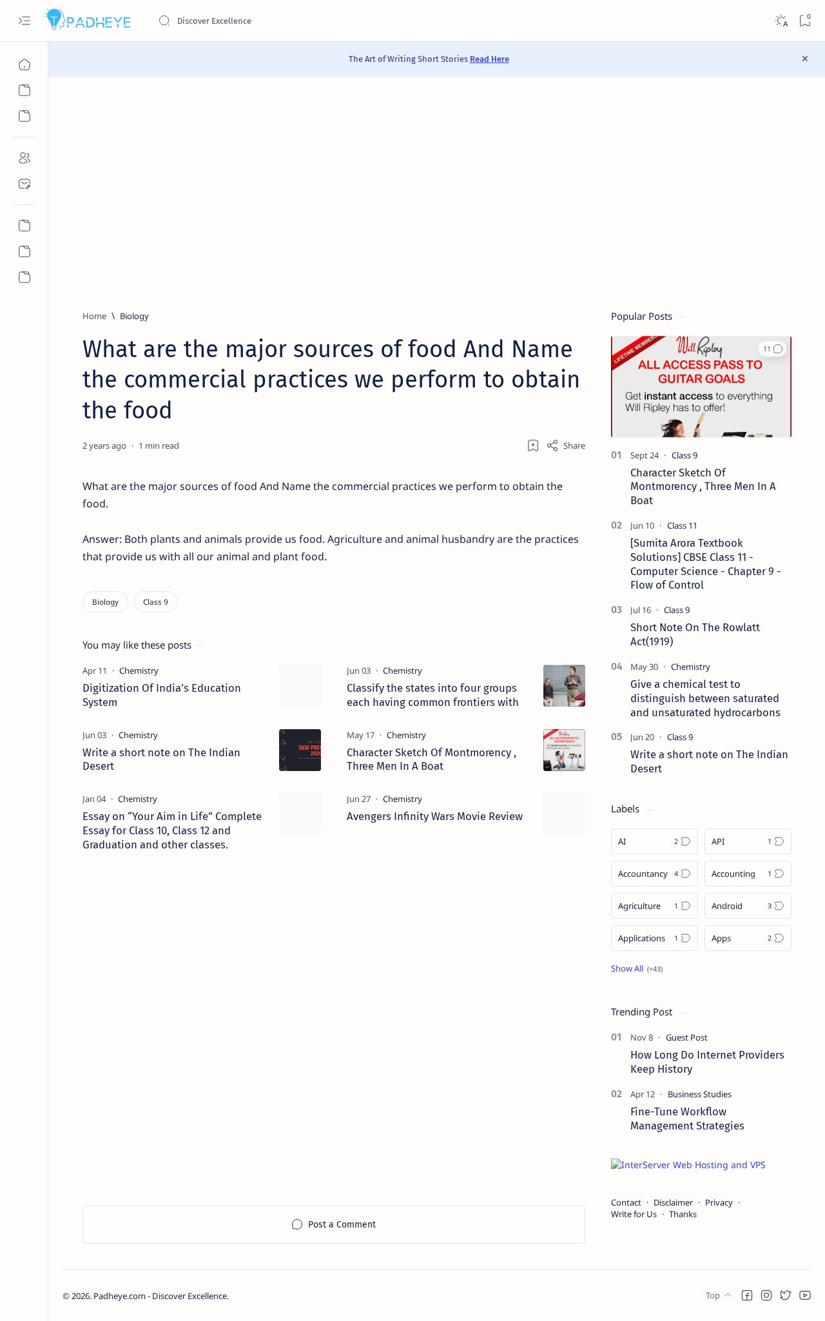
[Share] (565, 445)
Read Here (489, 59)
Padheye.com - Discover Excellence (160, 1296)
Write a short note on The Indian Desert (161, 759)
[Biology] (105, 601)
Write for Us (634, 1214)
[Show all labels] (637, 968)
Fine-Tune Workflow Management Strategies (687, 1118)
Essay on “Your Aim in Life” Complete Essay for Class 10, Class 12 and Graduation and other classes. (172, 830)
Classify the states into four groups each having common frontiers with (433, 695)
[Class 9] (155, 601)
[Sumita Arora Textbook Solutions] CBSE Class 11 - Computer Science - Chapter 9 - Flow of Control (705, 563)
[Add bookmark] (533, 445)
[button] (772, 349)
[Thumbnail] (300, 686)
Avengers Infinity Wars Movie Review (435, 816)
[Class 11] (682, 525)
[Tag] (139, 670)
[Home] (24, 64)
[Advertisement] (437, 193)
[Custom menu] (24, 226)
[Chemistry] (690, 666)
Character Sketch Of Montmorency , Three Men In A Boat (431, 759)
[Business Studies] (700, 1094)
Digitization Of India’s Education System (161, 695)
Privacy (719, 1202)
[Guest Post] (687, 1037)
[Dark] (781, 21)
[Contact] (24, 184)
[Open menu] (24, 21)
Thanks (683, 1214)
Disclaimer (673, 1202)
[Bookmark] (804, 21)
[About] (24, 158)
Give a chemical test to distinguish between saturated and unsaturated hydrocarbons (705, 698)
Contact (626, 1202)
